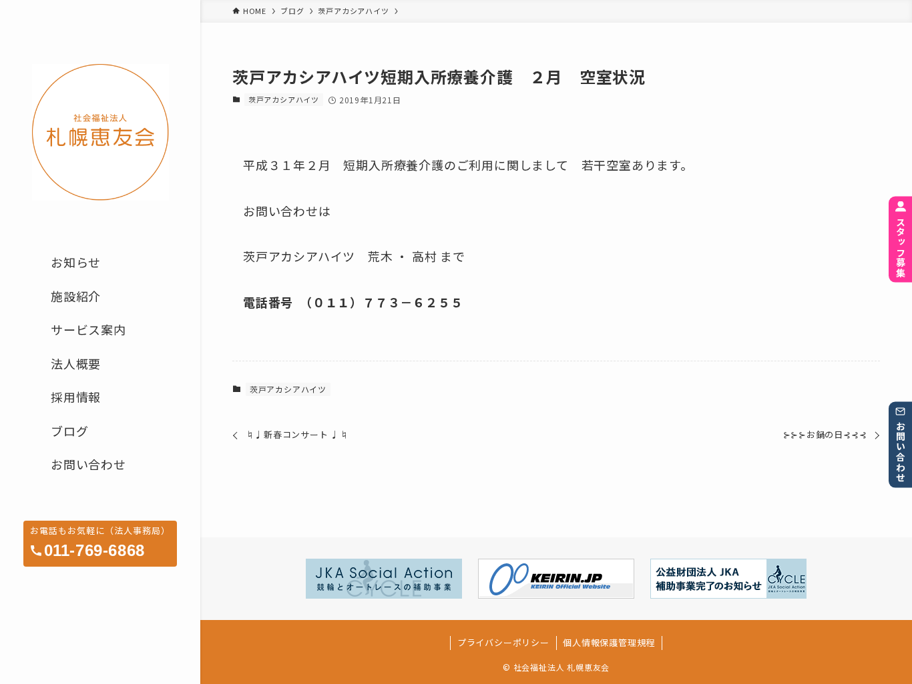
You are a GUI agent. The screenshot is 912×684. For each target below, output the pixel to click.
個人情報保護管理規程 (609, 642)
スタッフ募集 (900, 246)
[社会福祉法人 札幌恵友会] (100, 132)
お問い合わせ (900, 452)
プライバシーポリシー (503, 642)
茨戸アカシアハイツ (283, 99)
